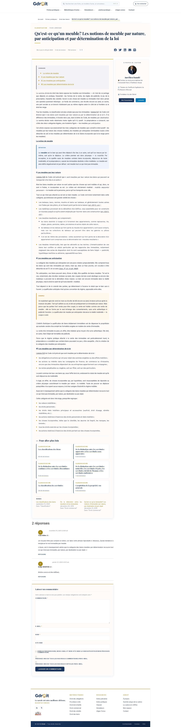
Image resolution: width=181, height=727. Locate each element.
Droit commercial (75, 708)
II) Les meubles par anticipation (53, 81)
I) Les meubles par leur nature (52, 77)
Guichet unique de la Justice (132, 702)
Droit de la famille (75, 705)
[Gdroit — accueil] (40, 4)
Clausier (99, 705)
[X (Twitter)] (41, 708)
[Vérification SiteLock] (38, 714)
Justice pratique (104, 10)
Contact (131, 10)
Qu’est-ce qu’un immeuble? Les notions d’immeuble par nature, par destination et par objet (95, 504)
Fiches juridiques (53, 10)
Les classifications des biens (46, 502)
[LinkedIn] (37, 708)
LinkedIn (141, 100)
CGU (143, 724)
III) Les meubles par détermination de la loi (57, 84)
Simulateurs (88, 10)
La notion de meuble (51, 73)
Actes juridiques (101, 702)
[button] (115, 50)
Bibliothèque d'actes (71, 10)
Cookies (137, 724)
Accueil (40, 19)
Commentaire (41, 598)
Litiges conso (120, 10)
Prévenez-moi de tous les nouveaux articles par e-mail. (59, 664)
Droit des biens (64, 19)
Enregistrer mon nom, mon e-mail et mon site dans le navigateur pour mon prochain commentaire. (73, 652)
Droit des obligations (76, 699)
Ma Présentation (126, 100)
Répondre (42, 554)
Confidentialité (127, 724)
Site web (39, 643)
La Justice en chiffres (130, 705)
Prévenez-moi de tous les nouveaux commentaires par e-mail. (61, 658)
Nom (37, 634)
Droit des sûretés (75, 711)
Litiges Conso (100, 711)
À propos (126, 699)
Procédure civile (75, 702)
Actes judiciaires (101, 699)
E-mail (38, 626)
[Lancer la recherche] (64, 4)
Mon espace (127, 708)
